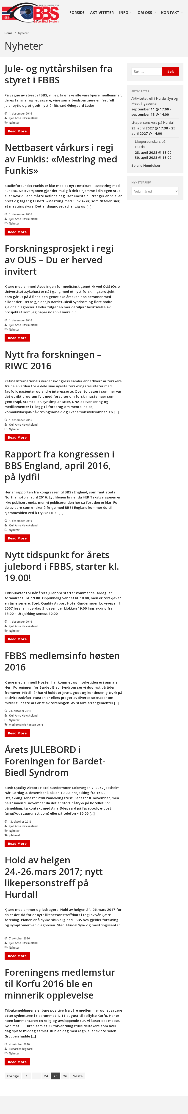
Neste (78, 1076)
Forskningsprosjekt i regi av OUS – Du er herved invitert (59, 259)
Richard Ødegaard (21, 1049)
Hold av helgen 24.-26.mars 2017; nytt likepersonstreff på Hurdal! (54, 877)
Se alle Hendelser (146, 165)
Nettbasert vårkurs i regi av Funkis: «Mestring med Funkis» (61, 159)
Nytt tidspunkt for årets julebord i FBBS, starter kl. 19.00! (62, 566)
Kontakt (170, 12)
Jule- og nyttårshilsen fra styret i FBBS (59, 74)
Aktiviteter (102, 12)
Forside (77, 12)
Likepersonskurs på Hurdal (152, 122)
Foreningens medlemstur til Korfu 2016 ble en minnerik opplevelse (60, 983)
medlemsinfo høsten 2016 (26, 725)
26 (65, 1076)
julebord (14, 835)
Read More (17, 131)
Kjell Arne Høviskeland (23, 118)
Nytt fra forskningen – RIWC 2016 (53, 360)
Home (8, 33)
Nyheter (14, 123)
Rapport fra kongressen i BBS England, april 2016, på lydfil (59, 465)
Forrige (13, 1076)
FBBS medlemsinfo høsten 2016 (62, 661)
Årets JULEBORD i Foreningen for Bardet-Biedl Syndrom (55, 761)
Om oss (145, 12)
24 (46, 1076)
